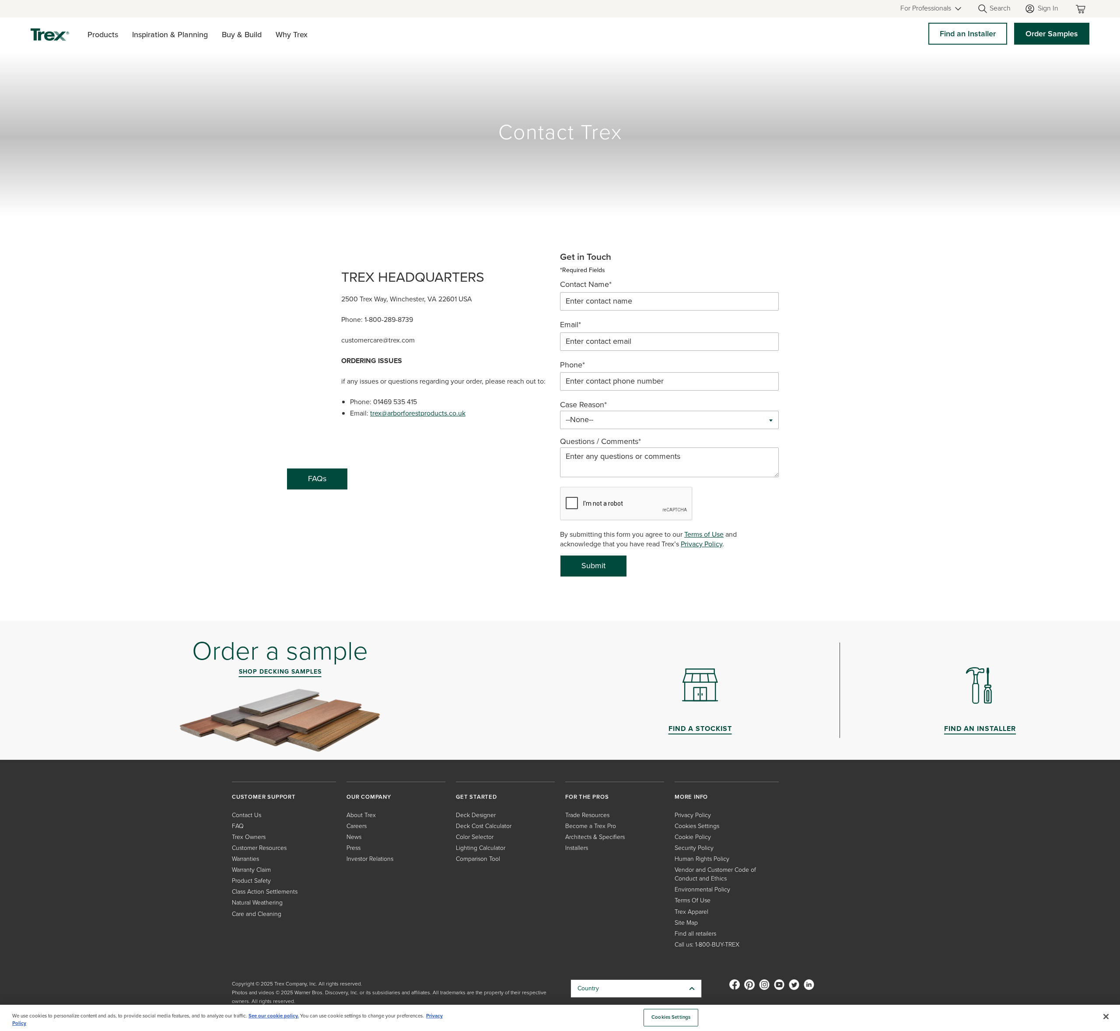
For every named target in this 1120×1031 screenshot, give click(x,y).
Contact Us (246, 815)
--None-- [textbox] (579, 419)
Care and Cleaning (256, 914)
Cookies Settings (670, 1017)
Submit (593, 565)
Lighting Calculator (480, 848)
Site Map (686, 922)
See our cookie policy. (273, 1016)
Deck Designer (476, 815)
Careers (356, 826)
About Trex (361, 815)
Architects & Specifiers (595, 837)
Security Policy (694, 848)
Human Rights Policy (702, 858)
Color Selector (475, 837)
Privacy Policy (701, 544)
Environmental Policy (702, 889)
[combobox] (669, 420)
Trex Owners (249, 837)
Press (353, 848)
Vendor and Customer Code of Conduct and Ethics (715, 874)
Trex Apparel (691, 911)
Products (103, 34)
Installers (576, 848)
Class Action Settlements (265, 891)
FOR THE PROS (587, 797)
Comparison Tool (478, 858)
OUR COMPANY (368, 797)
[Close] (1106, 1016)
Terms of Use (704, 534)
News (353, 837)
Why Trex (292, 34)
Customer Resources (259, 848)
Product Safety (251, 880)
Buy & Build (242, 34)
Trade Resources (587, 815)
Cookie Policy (693, 837)
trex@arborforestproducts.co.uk (418, 413)
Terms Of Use (692, 900)
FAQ (238, 826)
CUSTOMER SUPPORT (264, 797)
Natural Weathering (257, 902)
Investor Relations (369, 858)
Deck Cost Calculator (483, 826)
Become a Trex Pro (590, 826)
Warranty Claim (251, 869)
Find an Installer (968, 33)
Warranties (245, 858)
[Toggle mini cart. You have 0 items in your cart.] (1082, 9)
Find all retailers (695, 933)
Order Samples (1052, 33)
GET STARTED (476, 797)
